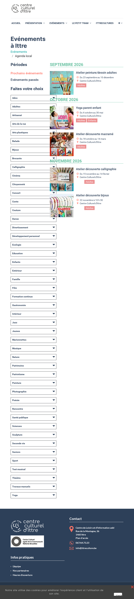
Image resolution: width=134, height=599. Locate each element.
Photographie (19, 391)
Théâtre (16, 478)
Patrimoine (18, 365)
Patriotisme (18, 374)
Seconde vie (18, 443)
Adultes (16, 106)
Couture (16, 210)
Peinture (16, 383)
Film (14, 288)
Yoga (15, 495)
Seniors (16, 452)
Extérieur (17, 270)
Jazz (14, 322)
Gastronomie (19, 305)
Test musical (18, 469)
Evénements (19, 51)
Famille (16, 279)
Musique (16, 348)
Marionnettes (19, 339)
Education (17, 253)
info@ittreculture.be (86, 548)
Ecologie (16, 244)
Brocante (17, 158)
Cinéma (16, 175)
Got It (119, 595)
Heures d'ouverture (22, 575)
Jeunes (16, 331)
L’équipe (17, 566)
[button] (120, 23)
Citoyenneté (18, 184)
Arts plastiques (20, 132)
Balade (16, 141)
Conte (15, 201)
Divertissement (20, 227)
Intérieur (16, 314)
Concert (16, 193)
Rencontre (17, 409)
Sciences (17, 426)
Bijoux (15, 149)
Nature (15, 357)
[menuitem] (16, 23)
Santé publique (20, 417)
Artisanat (17, 115)
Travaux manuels (21, 486)
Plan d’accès (82, 538)
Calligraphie (18, 167)
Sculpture (17, 434)
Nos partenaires (21, 570)
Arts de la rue (19, 124)
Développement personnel (26, 236)
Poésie (15, 400)
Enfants (16, 262)
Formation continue (22, 296)
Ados (14, 98)
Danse (15, 219)
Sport (15, 460)
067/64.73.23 (82, 543)
